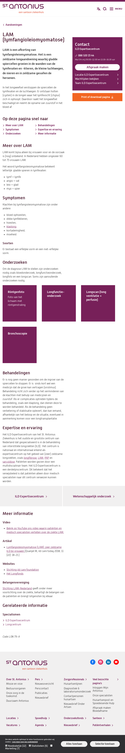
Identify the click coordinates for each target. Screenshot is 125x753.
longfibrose (30, 457)
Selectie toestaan (105, 743)
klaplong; (12, 226)
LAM (40, 457)
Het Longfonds (15, 573)
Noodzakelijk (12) (17, 745)
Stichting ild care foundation (23, 569)
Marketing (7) (12, 748)
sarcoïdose (9, 461)
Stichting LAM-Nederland (17, 588)
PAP (47, 457)
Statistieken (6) (40, 745)
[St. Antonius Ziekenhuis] (23, 9)
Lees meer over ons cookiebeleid (25, 742)
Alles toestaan (74, 743)
